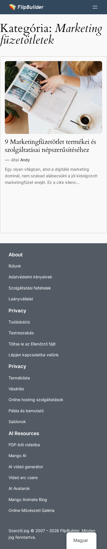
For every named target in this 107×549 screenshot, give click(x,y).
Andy (25, 159)
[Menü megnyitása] (95, 7)
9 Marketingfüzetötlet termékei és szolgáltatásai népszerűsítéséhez (50, 146)
